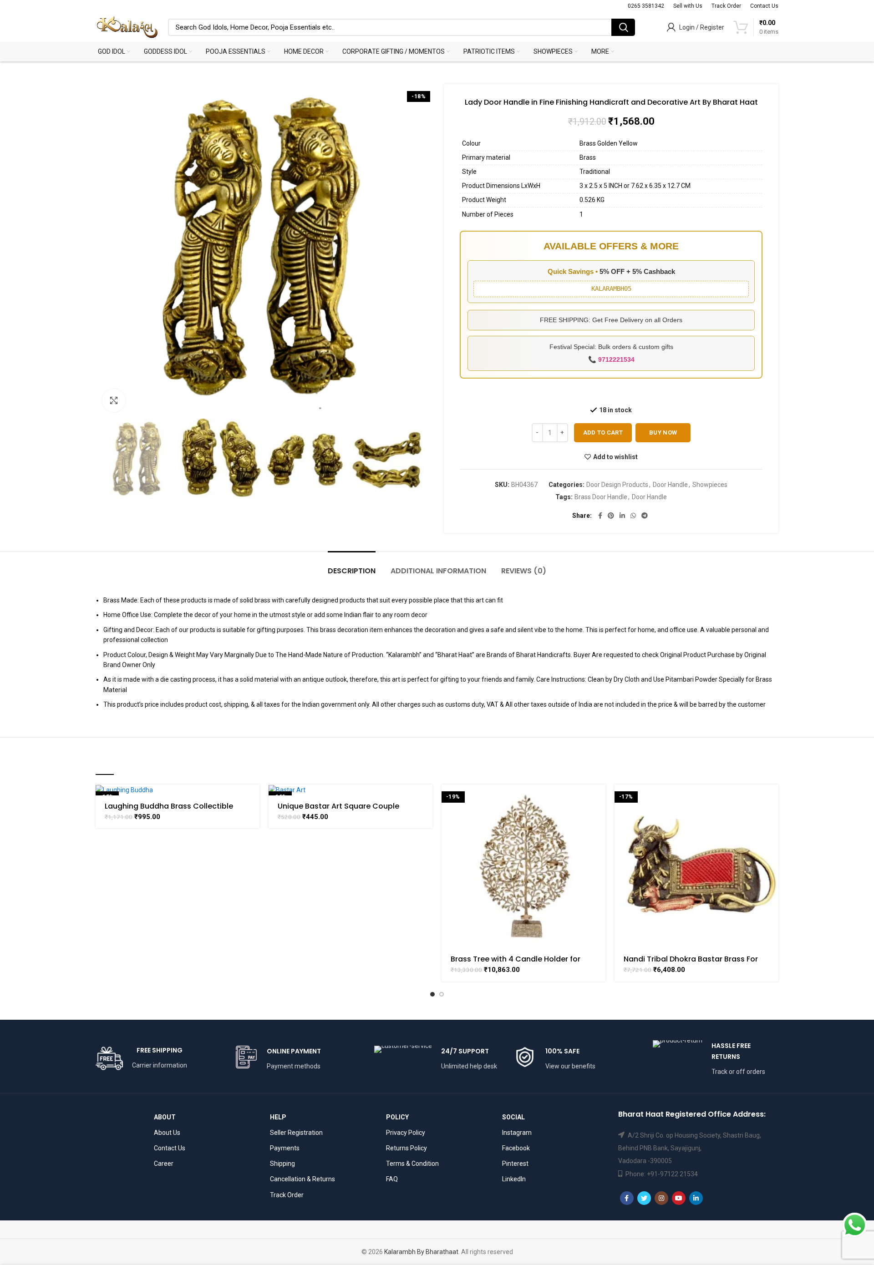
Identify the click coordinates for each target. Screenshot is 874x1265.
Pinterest (515, 1163)
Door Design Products (617, 484)
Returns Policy (406, 1148)
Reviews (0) (523, 571)
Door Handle (670, 484)
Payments (285, 1148)
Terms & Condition (412, 1163)
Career (163, 1163)
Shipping (282, 1163)
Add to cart (603, 432)
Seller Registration (296, 1132)
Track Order (287, 1195)
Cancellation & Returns (302, 1179)
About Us (167, 1132)
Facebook (516, 1148)
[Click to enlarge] (113, 400)
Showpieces (709, 484)
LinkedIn (514, 1179)
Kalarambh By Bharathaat (421, 1251)
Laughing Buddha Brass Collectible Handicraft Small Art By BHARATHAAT (172, 810)
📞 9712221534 (611, 359)
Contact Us (169, 1148)
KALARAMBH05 (611, 288)
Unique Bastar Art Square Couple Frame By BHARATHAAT (338, 810)
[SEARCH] (623, 27)
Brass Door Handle (600, 497)
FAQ (392, 1179)
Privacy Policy (405, 1132)
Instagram (517, 1132)
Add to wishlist (615, 457)
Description (352, 571)
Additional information (438, 571)
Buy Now (663, 432)
